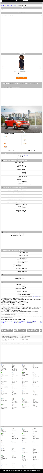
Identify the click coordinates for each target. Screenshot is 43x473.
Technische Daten (3, 5)
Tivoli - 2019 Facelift (25, 155)
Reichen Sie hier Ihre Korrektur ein (37, 296)
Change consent (38, 470)
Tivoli (12, 5)
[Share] (41, 3)
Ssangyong (9, 5)
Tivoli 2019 (16, 5)
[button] (40, 67)
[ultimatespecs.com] (21, 0)
